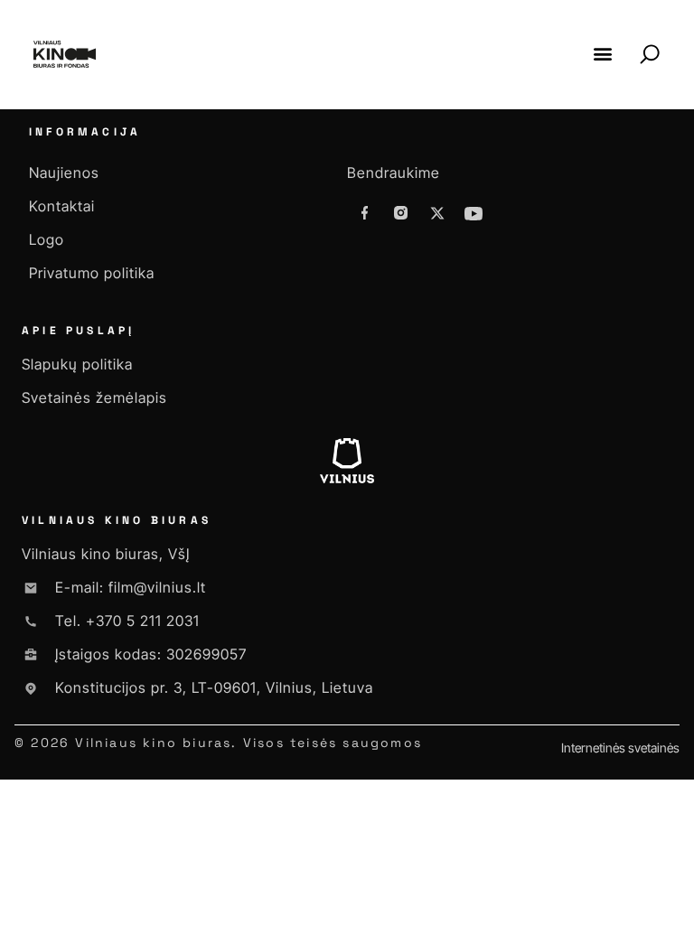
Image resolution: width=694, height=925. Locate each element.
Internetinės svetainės (620, 747)
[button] (602, 54)
